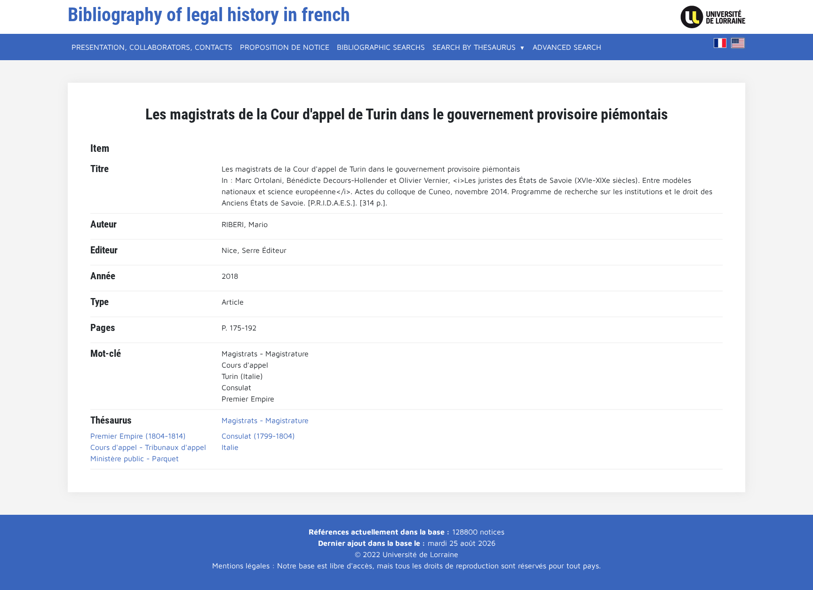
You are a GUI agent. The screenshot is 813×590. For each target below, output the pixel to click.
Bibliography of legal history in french (209, 15)
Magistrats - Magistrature (265, 420)
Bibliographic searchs (381, 47)
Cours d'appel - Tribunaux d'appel (148, 447)
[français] (720, 43)
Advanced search (567, 47)
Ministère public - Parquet (134, 458)
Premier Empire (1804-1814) (138, 436)
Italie (230, 447)
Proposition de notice (284, 47)
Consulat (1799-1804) (258, 436)
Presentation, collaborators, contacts (152, 47)
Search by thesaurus (474, 47)
